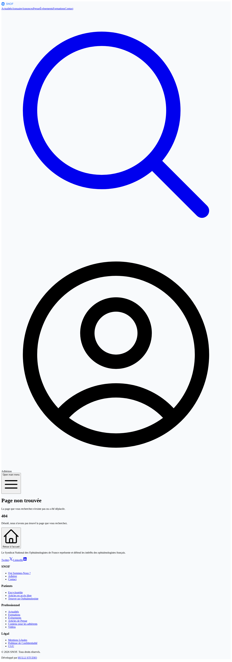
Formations (59, 8)
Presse (36, 8)
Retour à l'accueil (11, 546)
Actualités (6, 8)
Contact (69, 8)
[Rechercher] (116, 238)
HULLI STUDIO (27, 657)
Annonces (27, 8)
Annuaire (17, 8)
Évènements (46, 8)
